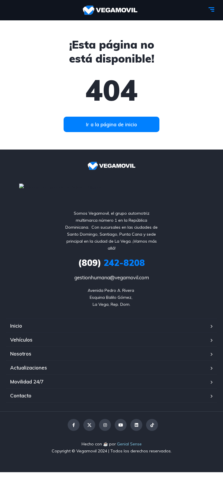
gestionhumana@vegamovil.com (111, 277)
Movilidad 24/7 (27, 382)
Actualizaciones (28, 368)
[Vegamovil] (110, 10)
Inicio (16, 326)
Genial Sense (129, 444)
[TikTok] (152, 425)
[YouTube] (121, 425)
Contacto (20, 395)
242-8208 (111, 262)
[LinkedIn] (136, 425)
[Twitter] (89, 425)
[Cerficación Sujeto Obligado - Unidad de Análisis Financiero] (61, 186)
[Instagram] (105, 425)
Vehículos (21, 340)
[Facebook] (74, 425)
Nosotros (20, 354)
